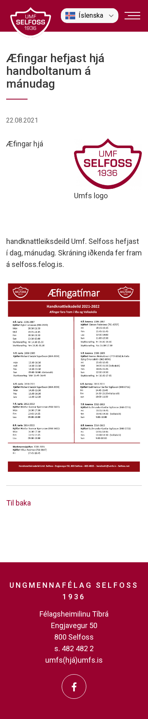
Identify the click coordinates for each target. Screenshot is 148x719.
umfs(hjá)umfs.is (74, 660)
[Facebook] (74, 686)
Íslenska (91, 15)
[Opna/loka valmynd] (132, 15)
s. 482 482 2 (74, 648)
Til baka (18, 503)
